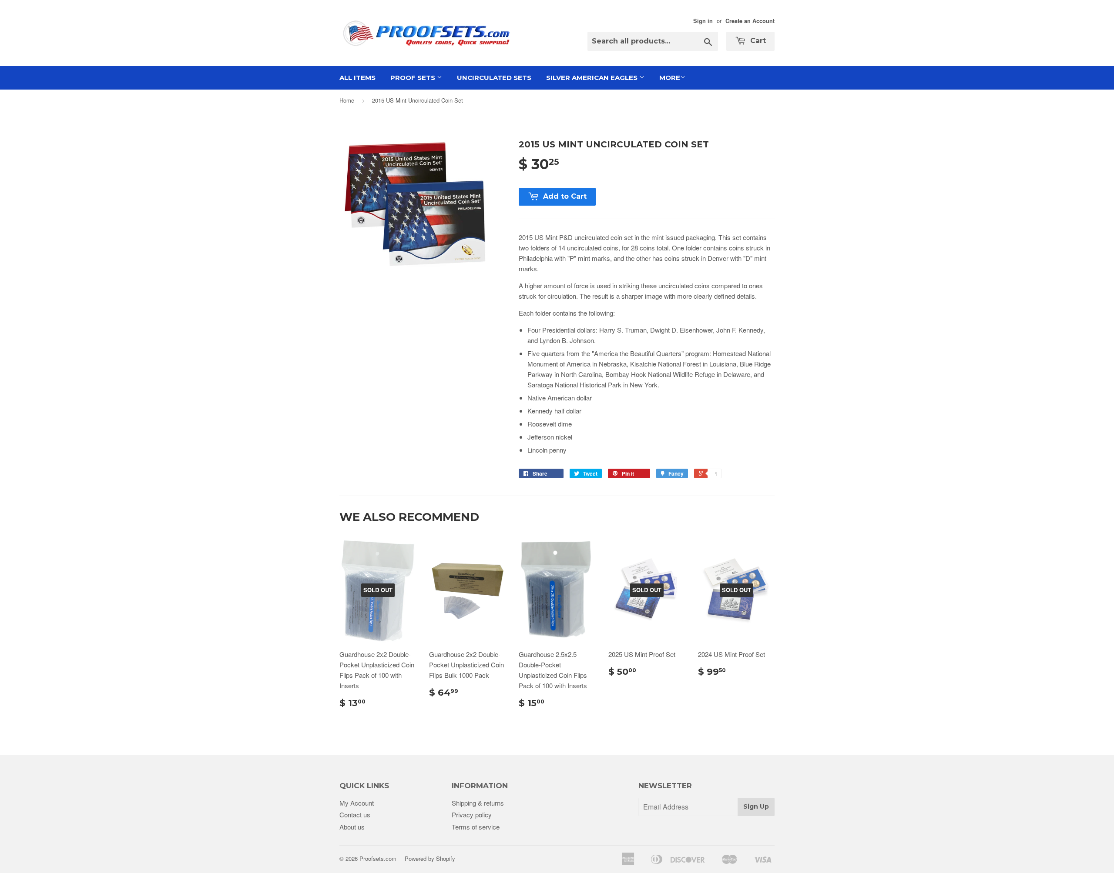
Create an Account (750, 21)
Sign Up (756, 806)
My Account (356, 802)
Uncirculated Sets (494, 77)
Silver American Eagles (592, 77)
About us (352, 826)
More (669, 77)
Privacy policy (472, 814)
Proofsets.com (377, 858)
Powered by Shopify (430, 858)
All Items (357, 77)
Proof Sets (413, 77)
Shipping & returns (478, 802)
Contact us (354, 814)
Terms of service (476, 826)
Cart (757, 41)
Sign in (703, 21)
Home (346, 100)
